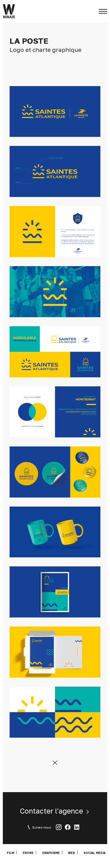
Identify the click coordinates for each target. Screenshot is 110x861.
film (10, 852)
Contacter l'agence (52, 811)
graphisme (51, 852)
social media (94, 852)
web (71, 852)
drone (28, 852)
